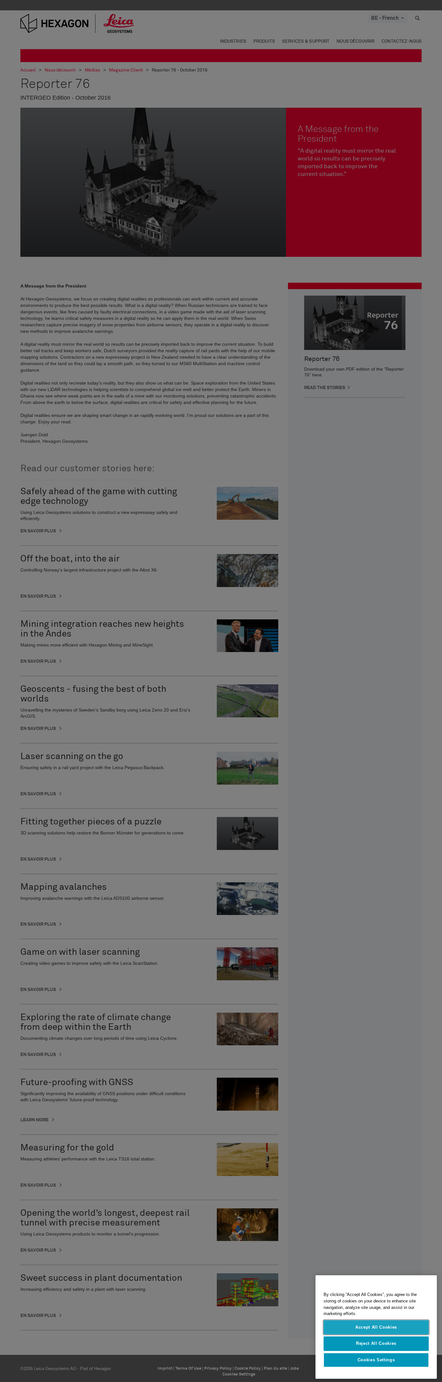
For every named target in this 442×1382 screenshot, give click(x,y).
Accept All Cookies (376, 1327)
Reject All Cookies (376, 1343)
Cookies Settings (376, 1359)
